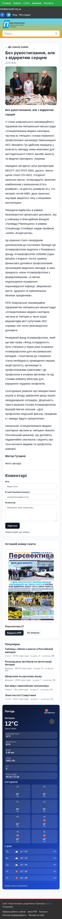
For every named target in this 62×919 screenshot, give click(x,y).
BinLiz (48, 903)
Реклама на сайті (36, 915)
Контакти (48, 3)
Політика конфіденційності (14, 915)
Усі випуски (33, 633)
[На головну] (13, 24)
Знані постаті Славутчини (20, 695)
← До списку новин (16, 47)
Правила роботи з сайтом (14, 912)
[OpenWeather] (49, 711)
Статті (26, 3)
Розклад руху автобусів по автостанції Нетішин (28, 663)
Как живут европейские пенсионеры (27, 686)
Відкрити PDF (14, 633)
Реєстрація (24, 15)
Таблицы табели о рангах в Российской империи (29, 650)
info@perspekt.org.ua (10, 9)
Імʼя (7, 481)
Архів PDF (32, 912)
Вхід (15, 15)
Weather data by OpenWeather (16, 886)
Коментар (10, 502)
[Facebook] (2, 14)
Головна (6, 3)
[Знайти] (56, 33)
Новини (17, 3)
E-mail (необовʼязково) (17, 492)
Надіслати (12, 526)
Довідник (36, 3)
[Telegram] (8, 14)
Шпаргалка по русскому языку (23, 676)
